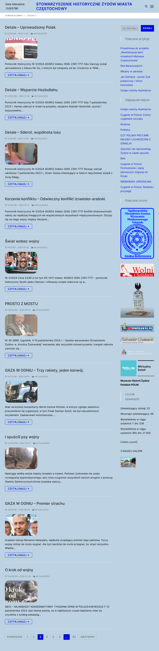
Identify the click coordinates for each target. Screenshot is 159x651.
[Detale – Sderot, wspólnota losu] (21, 154)
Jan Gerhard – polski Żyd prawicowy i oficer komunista (135, 80)
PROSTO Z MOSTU (21, 303)
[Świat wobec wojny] (21, 262)
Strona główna (14, 15)
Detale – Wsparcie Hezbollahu (31, 90)
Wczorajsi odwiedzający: (135, 413)
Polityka (125, 129)
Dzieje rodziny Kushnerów (135, 90)
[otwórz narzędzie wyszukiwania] (146, 6)
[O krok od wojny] (21, 591)
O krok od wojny (19, 570)
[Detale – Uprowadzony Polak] (21, 49)
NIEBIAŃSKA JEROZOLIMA (135, 181)
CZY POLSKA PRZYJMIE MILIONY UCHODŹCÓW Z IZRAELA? (135, 139)
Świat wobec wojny (22, 241)
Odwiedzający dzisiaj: (133, 408)
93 (74, 636)
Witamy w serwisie (131, 71)
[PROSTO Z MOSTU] (21, 325)
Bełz (122, 158)
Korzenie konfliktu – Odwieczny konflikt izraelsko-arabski (55, 199)
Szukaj (147, 28)
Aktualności (40, 34)
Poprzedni (14, 636)
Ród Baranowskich (131, 65)
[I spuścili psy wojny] (21, 458)
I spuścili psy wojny (22, 437)
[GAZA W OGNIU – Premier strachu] (21, 525)
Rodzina (125, 124)
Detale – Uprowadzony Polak (30, 27)
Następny (88, 636)
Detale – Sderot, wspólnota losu (33, 132)
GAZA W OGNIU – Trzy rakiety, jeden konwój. (44, 370)
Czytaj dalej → (18, 75)
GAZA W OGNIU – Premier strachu (35, 503)
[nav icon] (152, 6)
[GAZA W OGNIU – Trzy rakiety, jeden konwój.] (21, 392)
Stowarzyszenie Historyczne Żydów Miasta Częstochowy (84, 6)
